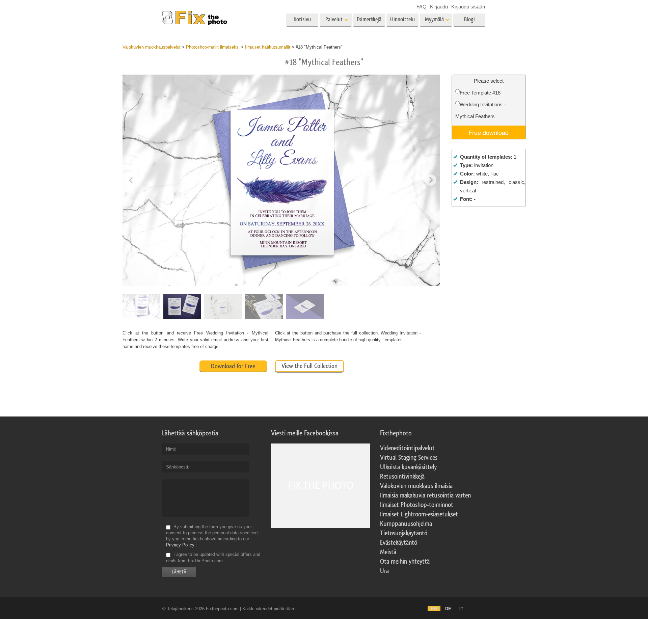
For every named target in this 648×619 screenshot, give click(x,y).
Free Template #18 (480, 93)
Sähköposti (177, 466)
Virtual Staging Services (408, 457)
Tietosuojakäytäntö (403, 533)
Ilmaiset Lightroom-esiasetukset (419, 514)
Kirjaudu (439, 6)
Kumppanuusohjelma (406, 523)
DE (448, 608)
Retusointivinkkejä (402, 476)
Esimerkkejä (369, 19)
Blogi (469, 19)
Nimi (170, 449)
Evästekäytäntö (398, 542)
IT (461, 608)
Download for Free (233, 366)
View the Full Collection (309, 366)
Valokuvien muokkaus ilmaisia (416, 486)
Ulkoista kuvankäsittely (408, 467)
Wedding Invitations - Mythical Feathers (480, 110)
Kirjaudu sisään (468, 6)
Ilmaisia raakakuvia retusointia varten (425, 495)
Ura (384, 571)
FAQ (421, 6)
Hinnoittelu (402, 19)
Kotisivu (302, 19)
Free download (489, 132)
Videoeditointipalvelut (407, 448)
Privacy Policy (180, 544)
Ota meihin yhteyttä (405, 561)
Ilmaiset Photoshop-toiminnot (416, 505)
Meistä (388, 552)
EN (434, 608)
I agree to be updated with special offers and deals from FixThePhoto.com (213, 557)
